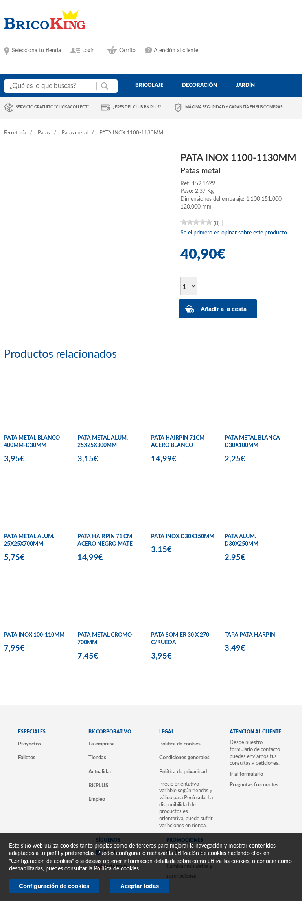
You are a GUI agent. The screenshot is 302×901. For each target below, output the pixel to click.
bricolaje (149, 85)
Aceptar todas (139, 886)
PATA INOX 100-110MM (34, 635)
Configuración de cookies (54, 886)
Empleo (96, 799)
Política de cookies (180, 744)
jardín (245, 85)
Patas (44, 133)
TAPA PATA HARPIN (250, 635)
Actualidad (100, 771)
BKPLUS (98, 785)
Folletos (26, 757)
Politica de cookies (116, 869)
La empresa (101, 744)
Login (88, 50)
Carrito (127, 50)
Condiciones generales (184, 757)
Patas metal (75, 133)
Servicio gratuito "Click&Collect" (52, 107)
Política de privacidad (183, 771)
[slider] (196, 222)
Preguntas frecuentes (254, 784)
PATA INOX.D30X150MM (182, 536)
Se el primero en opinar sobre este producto (233, 233)
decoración (199, 85)
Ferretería (15, 133)
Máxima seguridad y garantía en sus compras (233, 107)
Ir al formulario (246, 774)
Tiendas (97, 757)
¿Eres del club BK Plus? (137, 107)
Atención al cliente (176, 50)
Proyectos (29, 744)
